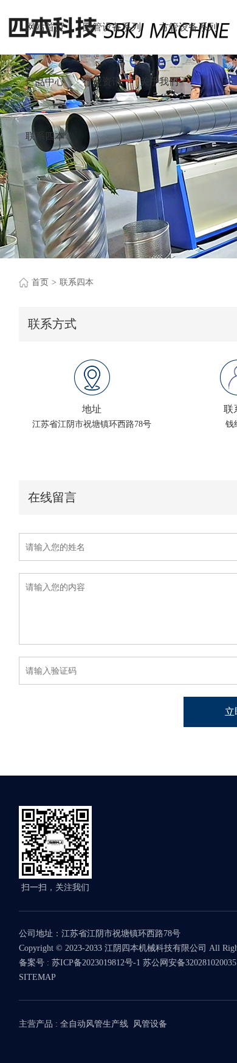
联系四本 (45, 136)
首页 (40, 282)
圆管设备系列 (112, 27)
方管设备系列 (188, 27)
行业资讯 (102, 81)
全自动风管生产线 (94, 1023)
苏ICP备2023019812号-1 (96, 962)
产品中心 (45, 81)
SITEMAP (37, 977)
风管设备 (150, 1023)
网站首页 (45, 27)
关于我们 (159, 81)
